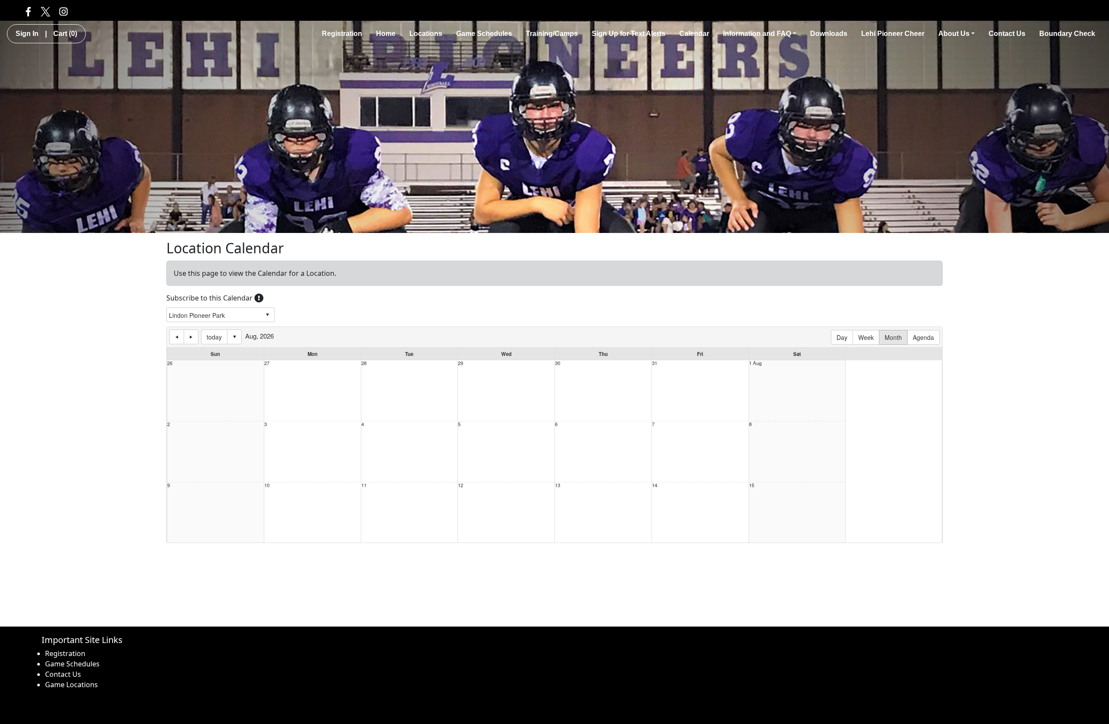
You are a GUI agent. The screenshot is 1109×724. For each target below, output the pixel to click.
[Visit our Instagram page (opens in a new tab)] (63, 11)
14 (654, 485)
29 (460, 363)
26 (169, 363)
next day (191, 337)
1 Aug (755, 363)
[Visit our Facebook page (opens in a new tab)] (28, 11)
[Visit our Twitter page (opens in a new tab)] (45, 11)
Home (386, 33)
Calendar (694, 33)
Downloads (828, 33)
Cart (65, 33)
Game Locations (71, 684)
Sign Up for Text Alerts (628, 33)
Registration (342, 33)
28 (363, 363)
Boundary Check (1067, 33)
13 (557, 485)
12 (460, 485)
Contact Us (1007, 33)
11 (363, 485)
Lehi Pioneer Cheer (892, 33)
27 (266, 363)
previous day (176, 337)
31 (654, 363)
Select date (234, 337)
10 (266, 485)
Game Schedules (484, 33)
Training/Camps (552, 33)
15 (751, 485)
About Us (954, 33)
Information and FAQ (757, 33)
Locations (425, 33)
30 (557, 363)
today (214, 337)
